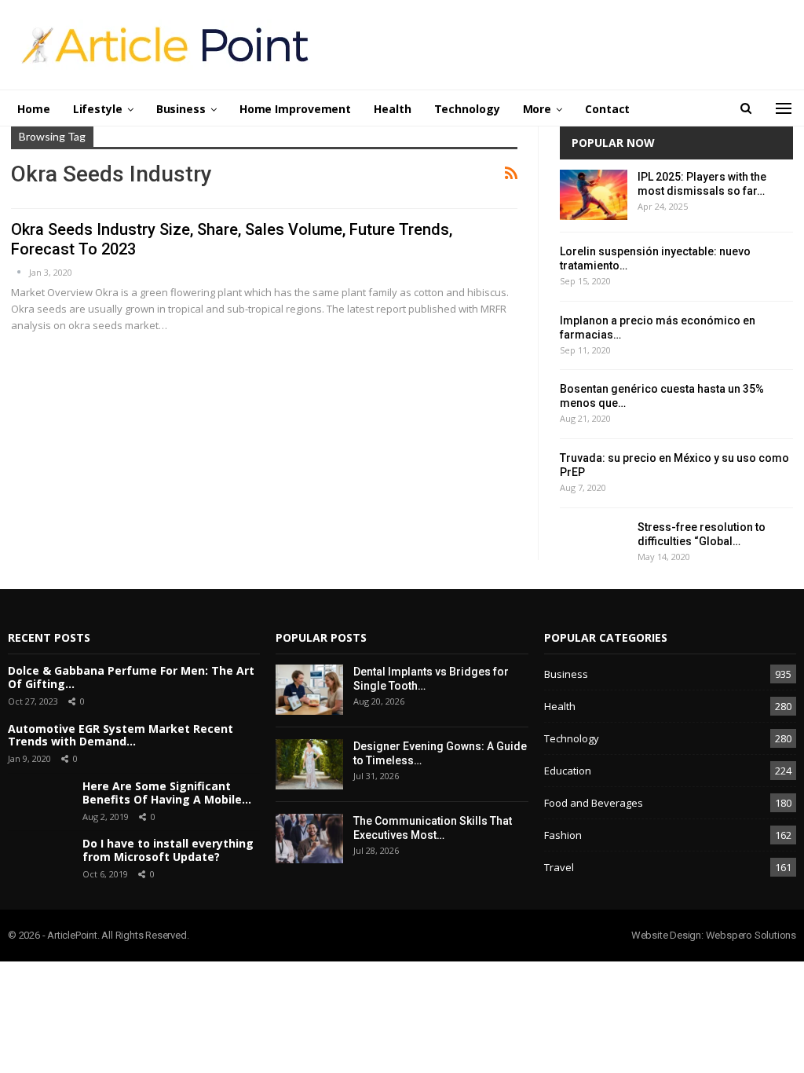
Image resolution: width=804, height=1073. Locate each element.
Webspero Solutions (751, 935)
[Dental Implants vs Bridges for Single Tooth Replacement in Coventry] (309, 690)
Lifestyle (97, 108)
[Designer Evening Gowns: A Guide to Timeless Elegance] (309, 764)
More (537, 108)
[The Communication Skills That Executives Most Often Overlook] (309, 839)
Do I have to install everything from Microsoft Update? (168, 850)
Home (33, 108)
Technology (467, 108)
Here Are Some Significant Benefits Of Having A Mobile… (166, 792)
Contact (607, 108)
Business (181, 108)
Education (567, 771)
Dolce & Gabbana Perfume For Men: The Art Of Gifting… (131, 677)
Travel (559, 867)
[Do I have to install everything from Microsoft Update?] (39, 859)
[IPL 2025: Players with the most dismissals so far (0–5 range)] (593, 195)
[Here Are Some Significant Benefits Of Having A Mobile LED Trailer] (39, 802)
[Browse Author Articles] (20, 272)
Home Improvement (295, 108)
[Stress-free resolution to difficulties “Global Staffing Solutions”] (593, 545)
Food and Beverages (593, 803)
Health (392, 108)
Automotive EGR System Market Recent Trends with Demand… (120, 735)
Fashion (563, 835)
